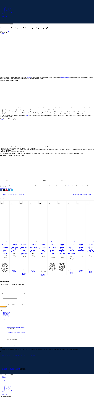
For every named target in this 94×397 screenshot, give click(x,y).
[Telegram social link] (12, 190)
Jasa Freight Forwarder (6, 315)
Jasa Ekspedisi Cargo (62, 241)
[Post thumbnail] (4, 329)
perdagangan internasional (64, 77)
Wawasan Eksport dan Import (5, 25)
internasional (2, 188)
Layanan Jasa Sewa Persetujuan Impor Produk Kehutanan (33, 248)
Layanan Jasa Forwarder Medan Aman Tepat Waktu (5, 249)
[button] (5, 396)
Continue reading (5, 273)
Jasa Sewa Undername (6, 320)
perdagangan (6, 188)
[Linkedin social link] (9, 190)
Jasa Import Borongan (8, 11)
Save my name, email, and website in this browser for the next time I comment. (14, 304)
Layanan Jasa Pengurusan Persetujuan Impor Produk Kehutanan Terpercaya (23, 249)
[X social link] (4, 190)
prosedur (10, 188)
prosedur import (28, 77)
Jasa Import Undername (8, 9)
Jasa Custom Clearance (8, 10)
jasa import (70, 185)
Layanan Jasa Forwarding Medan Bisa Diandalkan (15, 327)
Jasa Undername (5, 321)
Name (1, 296)
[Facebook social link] (1, 190)
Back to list (47, 194)
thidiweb (60, 372)
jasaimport (7, 31)
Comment (2, 293)
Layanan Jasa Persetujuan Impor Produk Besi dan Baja (52, 249)
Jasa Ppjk (3, 319)
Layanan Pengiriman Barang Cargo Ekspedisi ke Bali (81, 248)
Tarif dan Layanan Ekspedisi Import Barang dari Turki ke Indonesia (18, 345)
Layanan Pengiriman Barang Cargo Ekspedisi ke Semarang (62, 249)
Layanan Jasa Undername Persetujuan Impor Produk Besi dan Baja (42, 249)
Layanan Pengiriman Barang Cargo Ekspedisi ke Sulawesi (90, 248)
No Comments (14, 328)
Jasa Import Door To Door (8, 8)
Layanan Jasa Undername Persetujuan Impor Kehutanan (14, 248)
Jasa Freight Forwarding (8, 12)
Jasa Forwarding (4, 241)
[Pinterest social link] (6, 190)
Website (1, 301)
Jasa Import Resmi (14, 241)
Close (1, 307)
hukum (27, 115)
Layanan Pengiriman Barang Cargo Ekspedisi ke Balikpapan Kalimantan (71, 249)
